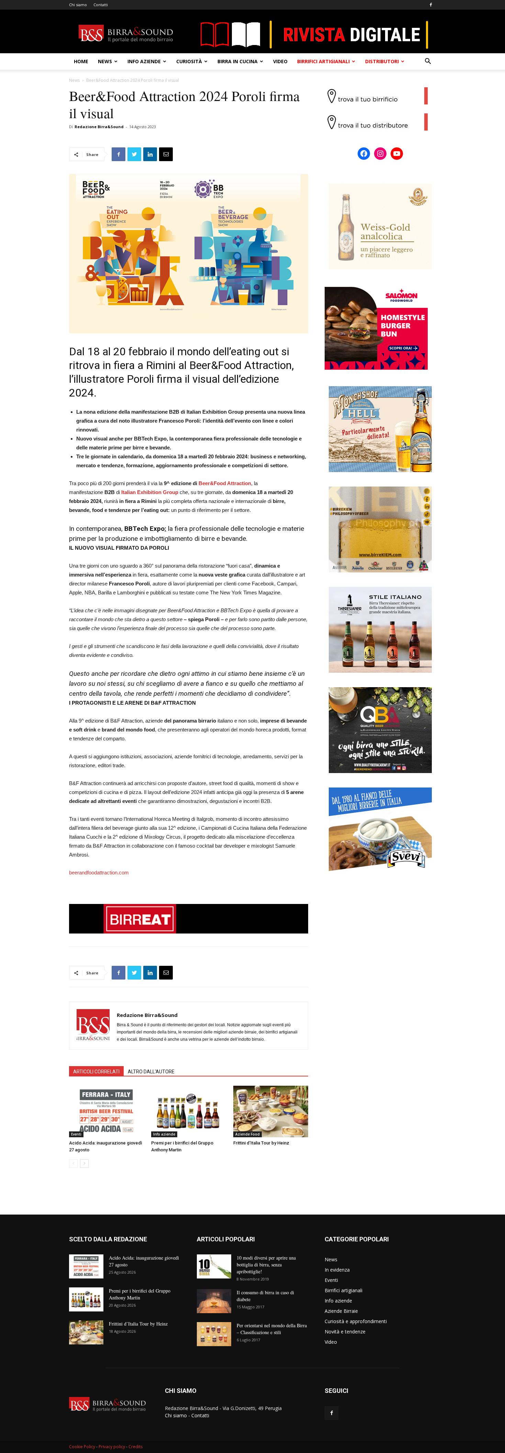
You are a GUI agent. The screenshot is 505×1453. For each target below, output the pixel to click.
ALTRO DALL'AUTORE (151, 1071)
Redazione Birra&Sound (99, 126)
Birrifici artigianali (323, 61)
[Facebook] (431, 5)
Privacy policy (112, 1447)
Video (280, 61)
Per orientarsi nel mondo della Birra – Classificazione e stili (272, 1328)
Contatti (100, 4)
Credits (135, 1447)
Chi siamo (78, 4)
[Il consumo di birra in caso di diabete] (214, 1301)
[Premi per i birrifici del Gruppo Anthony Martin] (188, 1111)
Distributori (382, 61)
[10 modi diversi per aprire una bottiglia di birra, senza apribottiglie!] (214, 1266)
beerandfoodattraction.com (99, 872)
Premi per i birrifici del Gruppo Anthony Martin (139, 1294)
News (105, 61)
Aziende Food (247, 1134)
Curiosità (189, 61)
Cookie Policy (82, 1447)
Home (81, 61)
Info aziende (144, 61)
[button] (427, 62)
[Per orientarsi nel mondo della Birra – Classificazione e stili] (214, 1334)
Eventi (76, 1134)
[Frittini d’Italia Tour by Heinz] (270, 1111)
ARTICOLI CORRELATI (96, 1071)
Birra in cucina (237, 61)
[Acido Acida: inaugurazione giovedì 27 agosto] (106, 1111)
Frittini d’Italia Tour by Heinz (261, 1142)
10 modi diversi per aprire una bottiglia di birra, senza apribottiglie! (266, 1264)
